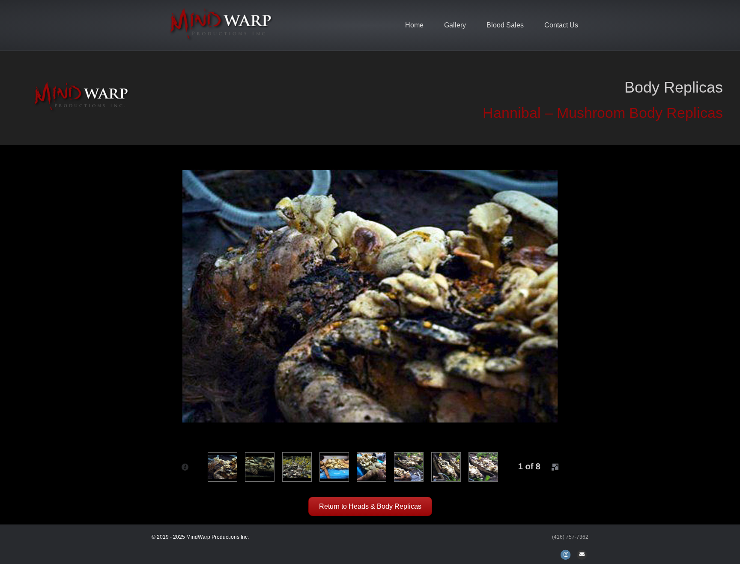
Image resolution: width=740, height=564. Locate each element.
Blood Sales (505, 25)
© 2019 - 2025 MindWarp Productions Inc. (200, 537)
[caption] (185, 466)
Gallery (455, 25)
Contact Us (561, 25)
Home (414, 25)
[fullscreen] (555, 466)
